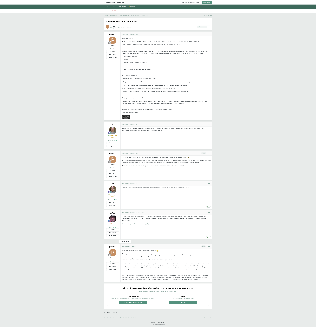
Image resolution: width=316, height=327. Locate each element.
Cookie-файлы (161, 322)
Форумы (106, 11)
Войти (183, 302)
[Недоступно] (126, 116)
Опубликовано (130, 34)
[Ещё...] (209, 34)
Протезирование (126, 27)
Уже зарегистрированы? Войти (191, 2)
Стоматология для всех (114, 2)
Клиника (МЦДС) (110, 6)
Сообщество (122, 6)
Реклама (132, 6)
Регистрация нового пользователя (133, 302)
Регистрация (206, 2)
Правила (114, 11)
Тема (152, 322)
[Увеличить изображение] (188, 157)
